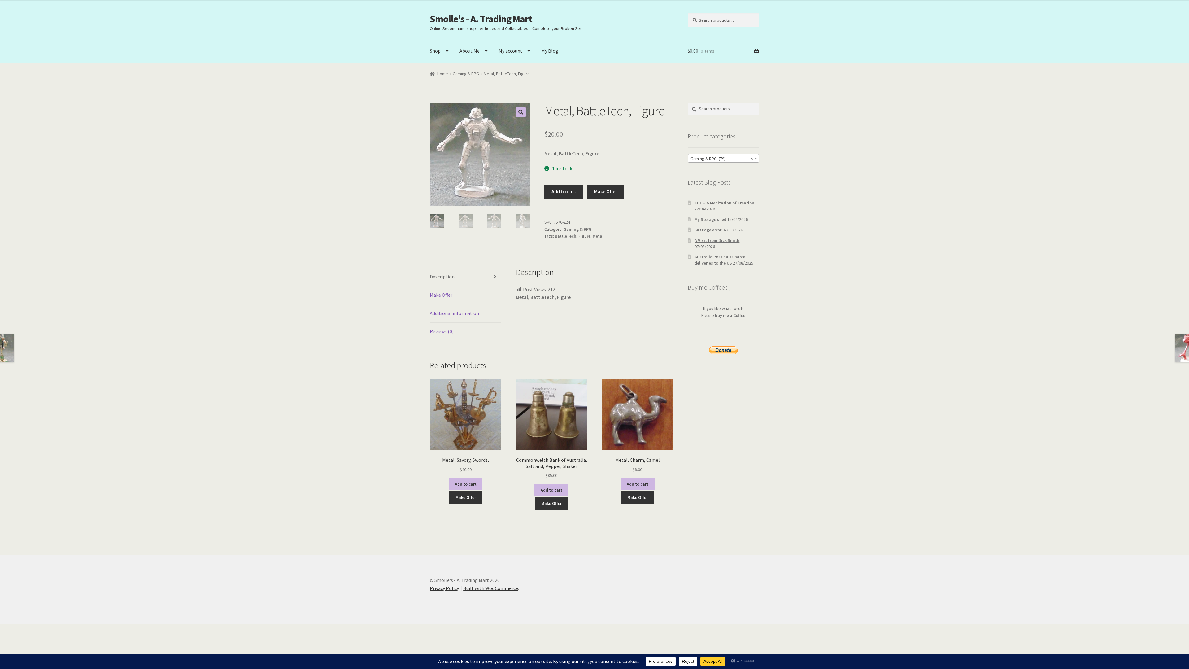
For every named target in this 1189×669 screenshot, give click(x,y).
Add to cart (563, 191)
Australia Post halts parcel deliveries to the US (721, 260)
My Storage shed (710, 219)
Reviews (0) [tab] (442, 331)
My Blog (549, 51)
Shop (435, 51)
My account (510, 51)
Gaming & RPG (466, 74)
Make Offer (605, 191)
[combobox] (723, 158)
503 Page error (708, 230)
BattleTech (565, 236)
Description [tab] (442, 276)
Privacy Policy (444, 588)
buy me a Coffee (730, 315)
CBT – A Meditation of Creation (724, 203)
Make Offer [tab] (441, 295)
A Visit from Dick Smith (717, 240)
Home (442, 74)
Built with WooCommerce (490, 588)
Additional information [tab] (454, 313)
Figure (584, 236)
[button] (521, 112)
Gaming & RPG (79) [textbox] (721, 158)
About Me (469, 51)
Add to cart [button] (466, 484)
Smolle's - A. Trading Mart (481, 19)
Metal (598, 236)
